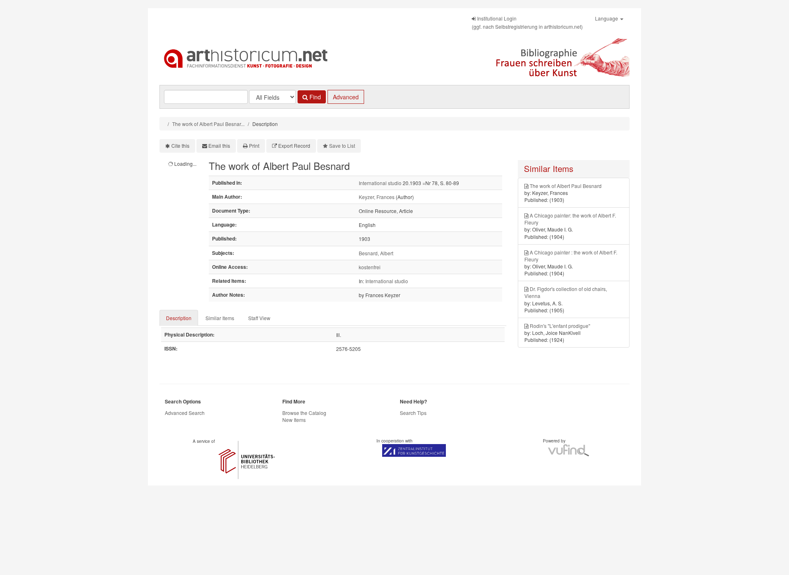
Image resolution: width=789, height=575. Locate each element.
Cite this (180, 145)
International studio (380, 182)
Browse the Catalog (304, 412)
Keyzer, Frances (376, 196)
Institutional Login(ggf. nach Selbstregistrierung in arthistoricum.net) (527, 22)
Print (254, 145)
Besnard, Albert (376, 253)
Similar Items (219, 317)
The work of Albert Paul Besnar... (208, 123)
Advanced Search (185, 412)
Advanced (346, 97)
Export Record (294, 145)
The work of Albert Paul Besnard (566, 185)
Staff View (259, 317)
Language (607, 18)
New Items (294, 419)
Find (314, 97)
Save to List (342, 145)
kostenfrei (370, 266)
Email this (219, 145)
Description (178, 317)
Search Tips (413, 412)
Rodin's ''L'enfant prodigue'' (560, 325)
